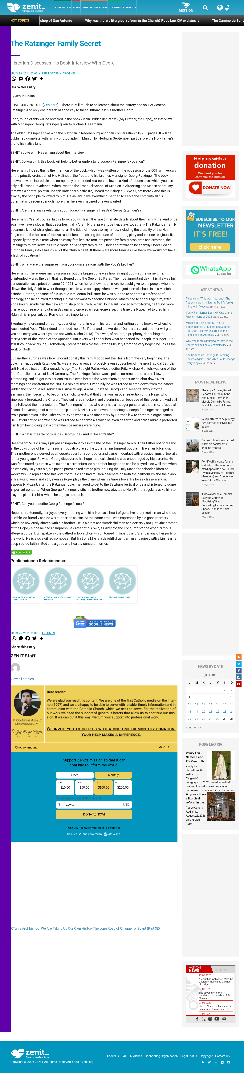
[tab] (198, 969)
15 (217, 704)
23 (224, 711)
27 (203, 718)
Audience (136, 1056)
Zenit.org (50, 105)
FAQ (124, 1056)
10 (231, 697)
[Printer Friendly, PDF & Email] (21, 552)
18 (189, 711)
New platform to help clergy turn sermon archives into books (218, 422)
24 (231, 711)
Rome (76, 7)
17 (231, 704)
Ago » (197, 727)
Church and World (94, 7)
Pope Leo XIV (63, 7)
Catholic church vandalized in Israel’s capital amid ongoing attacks (217, 444)
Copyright (206, 1056)
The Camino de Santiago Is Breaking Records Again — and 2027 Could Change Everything (210, 359)
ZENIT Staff (50, 73)
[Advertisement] (94, 891)
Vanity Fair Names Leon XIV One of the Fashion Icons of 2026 (196, 761)
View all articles (22, 679)
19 (196, 711)
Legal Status (188, 1056)
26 (196, 718)
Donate (131, 7)
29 (217, 718)
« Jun (189, 727)
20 (203, 711)
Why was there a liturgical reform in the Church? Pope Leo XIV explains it (104, 21)
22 (217, 711)
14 (210, 704)
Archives (69, 73)
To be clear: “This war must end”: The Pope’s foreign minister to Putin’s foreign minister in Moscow (210, 302)
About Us (113, 1056)
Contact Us (222, 1056)
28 (210, 718)
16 (224, 704)
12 (196, 704)
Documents (116, 7)
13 (203, 704)
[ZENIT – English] (30, 7)
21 (210, 711)
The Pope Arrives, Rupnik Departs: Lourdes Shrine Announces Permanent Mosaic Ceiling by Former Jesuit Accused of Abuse (216, 398)
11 (189, 704)
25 (189, 718)
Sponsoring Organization (161, 1056)
